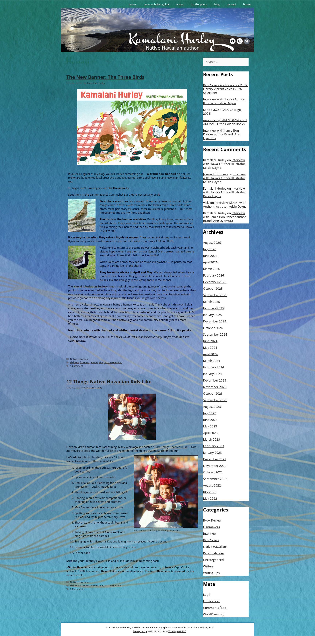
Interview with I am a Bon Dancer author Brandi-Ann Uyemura (221, 134)
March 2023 (211, 439)
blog (216, 4)
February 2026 (213, 275)
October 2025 (213, 288)
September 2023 (215, 400)
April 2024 (210, 354)
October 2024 (213, 328)
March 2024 (211, 361)
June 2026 (210, 256)
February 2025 (213, 308)
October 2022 (213, 472)
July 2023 (209, 413)
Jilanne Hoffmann (215, 174)
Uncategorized (213, 560)
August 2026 (212, 242)
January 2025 (212, 315)
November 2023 (214, 387)
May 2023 (210, 426)
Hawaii (94, 362)
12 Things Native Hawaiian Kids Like (108, 381)
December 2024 (214, 321)
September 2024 (215, 334)
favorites (85, 362)
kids (101, 362)
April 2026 (210, 262)
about (180, 4)
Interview (209, 533)
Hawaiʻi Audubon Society (90, 286)
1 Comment (76, 365)
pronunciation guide (156, 4)
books (132, 4)
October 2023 (213, 393)
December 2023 (214, 380)
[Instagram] (240, 41)
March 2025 (211, 301)
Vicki (206, 203)
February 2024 (213, 367)
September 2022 (215, 479)
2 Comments (77, 589)
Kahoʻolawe (211, 540)
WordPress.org (213, 614)
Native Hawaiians (79, 359)
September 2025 (215, 295)
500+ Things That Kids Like (170, 447)
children (74, 362)
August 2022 (212, 485)
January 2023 (212, 452)
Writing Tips (211, 573)
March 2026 (211, 269)
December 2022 (214, 459)
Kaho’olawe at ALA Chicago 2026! (222, 112)
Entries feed (211, 601)
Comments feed (214, 608)
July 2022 (209, 492)
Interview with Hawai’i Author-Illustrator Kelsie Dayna (224, 101)
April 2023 (210, 433)
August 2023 (212, 406)
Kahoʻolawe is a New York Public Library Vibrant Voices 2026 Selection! (225, 89)
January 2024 (212, 374)
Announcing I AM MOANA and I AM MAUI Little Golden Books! (225, 122)
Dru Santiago (118, 177)
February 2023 (213, 446)
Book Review (212, 520)
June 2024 (210, 341)
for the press (199, 4)
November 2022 (214, 466)
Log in (207, 594)
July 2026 (209, 249)
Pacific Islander (213, 553)
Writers (208, 566)
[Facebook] (233, 41)
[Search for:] (226, 62)
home (246, 4)
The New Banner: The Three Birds (105, 77)
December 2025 (214, 282)
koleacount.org (152, 337)
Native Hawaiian (113, 362)
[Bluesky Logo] (247, 41)
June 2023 (210, 420)
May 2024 (210, 347)
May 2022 (210, 498)
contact (231, 4)
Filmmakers (211, 527)
